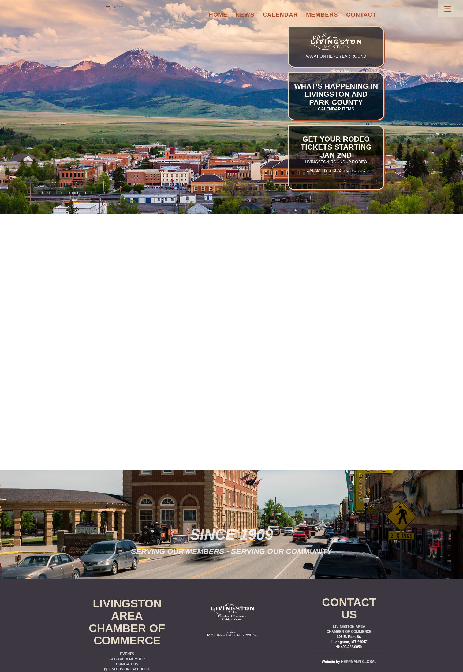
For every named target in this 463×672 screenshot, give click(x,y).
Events (127, 654)
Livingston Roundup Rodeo (336, 162)
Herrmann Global (358, 662)
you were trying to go (260, 335)
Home (218, 14)
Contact (361, 14)
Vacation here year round (336, 56)
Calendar (280, 14)
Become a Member (127, 659)
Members (322, 14)
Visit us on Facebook (128, 669)
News (245, 14)
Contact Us (127, 664)
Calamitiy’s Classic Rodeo (336, 170)
